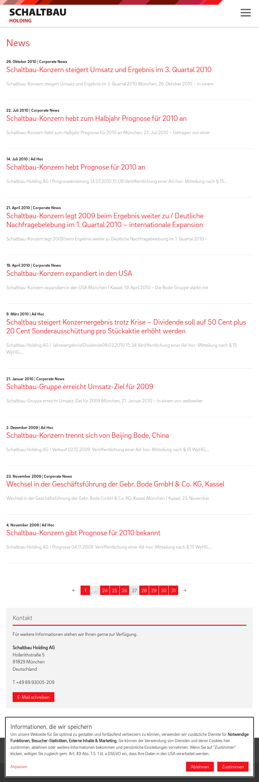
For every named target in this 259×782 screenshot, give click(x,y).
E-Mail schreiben (33, 697)
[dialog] (129, 747)
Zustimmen (233, 766)
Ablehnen (200, 766)
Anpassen (18, 766)
